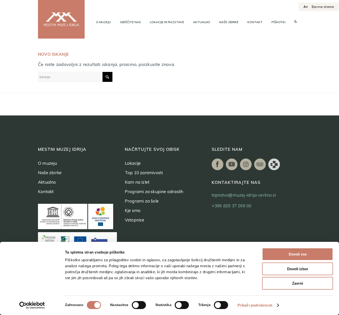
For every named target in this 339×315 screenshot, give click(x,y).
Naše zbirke (50, 172)
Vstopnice (134, 219)
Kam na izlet (137, 182)
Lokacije (133, 163)
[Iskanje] (295, 22)
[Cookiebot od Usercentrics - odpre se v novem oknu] (32, 305)
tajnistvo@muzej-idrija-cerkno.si (244, 195)
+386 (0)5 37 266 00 (232, 205)
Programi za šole (142, 201)
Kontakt (46, 191)
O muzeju (47, 163)
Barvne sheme (323, 7)
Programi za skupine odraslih (154, 191)
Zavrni (297, 283)
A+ (306, 7)
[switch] (139, 305)
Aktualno (47, 182)
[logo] (61, 19)
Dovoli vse (298, 254)
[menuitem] (103, 22)
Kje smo (132, 210)
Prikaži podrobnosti (254, 305)
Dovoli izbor (297, 269)
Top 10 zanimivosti (144, 172)
